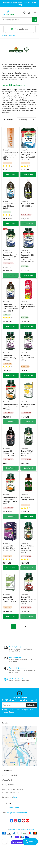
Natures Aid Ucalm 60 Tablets (28, 406)
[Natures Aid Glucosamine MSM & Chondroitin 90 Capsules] (10, 238)
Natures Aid (11, 35)
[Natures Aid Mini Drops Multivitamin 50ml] (28, 290)
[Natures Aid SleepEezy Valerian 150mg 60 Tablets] (10, 582)
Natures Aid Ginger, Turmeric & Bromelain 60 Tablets (28, 549)
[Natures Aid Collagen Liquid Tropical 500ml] (10, 436)
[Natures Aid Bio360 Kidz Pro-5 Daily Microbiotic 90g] (10, 531)
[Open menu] (35, 12)
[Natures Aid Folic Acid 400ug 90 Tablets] (28, 436)
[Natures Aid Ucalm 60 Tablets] (28, 390)
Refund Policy (13, 661)
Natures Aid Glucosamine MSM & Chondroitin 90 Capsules (10, 256)
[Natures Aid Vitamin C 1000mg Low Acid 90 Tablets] (10, 390)
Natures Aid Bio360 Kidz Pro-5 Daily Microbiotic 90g (10, 548)
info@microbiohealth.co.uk (17, 813)
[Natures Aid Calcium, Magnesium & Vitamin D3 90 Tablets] (28, 582)
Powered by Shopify (28, 829)
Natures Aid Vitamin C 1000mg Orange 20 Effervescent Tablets (10, 156)
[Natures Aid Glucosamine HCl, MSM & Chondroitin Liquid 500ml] (10, 290)
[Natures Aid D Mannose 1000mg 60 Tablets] (10, 341)
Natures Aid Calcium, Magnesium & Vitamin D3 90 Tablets (28, 600)
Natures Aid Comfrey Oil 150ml (27, 498)
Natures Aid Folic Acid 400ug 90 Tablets (27, 453)
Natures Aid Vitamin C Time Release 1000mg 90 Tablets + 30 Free (10, 500)
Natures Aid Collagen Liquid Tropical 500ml (8, 453)
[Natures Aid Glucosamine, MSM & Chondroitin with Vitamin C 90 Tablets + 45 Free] (28, 238)
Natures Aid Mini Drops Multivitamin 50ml (28, 306)
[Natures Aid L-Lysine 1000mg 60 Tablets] (28, 341)
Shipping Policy (21, 649)
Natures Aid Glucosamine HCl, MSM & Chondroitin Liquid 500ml (10, 307)
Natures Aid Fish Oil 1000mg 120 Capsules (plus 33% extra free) (28, 156)
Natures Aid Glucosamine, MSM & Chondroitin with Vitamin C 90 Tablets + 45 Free (28, 257)
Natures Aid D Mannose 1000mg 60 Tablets (9, 358)
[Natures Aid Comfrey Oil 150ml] (28, 482)
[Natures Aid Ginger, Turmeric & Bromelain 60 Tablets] (28, 531)
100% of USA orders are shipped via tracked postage (19, 3)
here (27, 680)
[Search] (34, 20)
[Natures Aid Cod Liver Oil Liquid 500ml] (10, 189)
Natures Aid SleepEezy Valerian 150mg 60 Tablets (10, 599)
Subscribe (31, 705)
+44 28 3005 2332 (12, 808)
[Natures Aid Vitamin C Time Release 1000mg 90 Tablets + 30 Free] (10, 482)
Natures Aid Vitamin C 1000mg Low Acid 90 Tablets (10, 407)
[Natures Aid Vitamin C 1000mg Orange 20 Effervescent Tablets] (10, 138)
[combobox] (19, 19)
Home (4, 35)
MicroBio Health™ (15, 829)
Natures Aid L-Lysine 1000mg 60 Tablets (27, 358)
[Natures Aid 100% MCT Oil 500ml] (28, 189)
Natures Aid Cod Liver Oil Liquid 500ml (9, 206)
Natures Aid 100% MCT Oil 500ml (27, 205)
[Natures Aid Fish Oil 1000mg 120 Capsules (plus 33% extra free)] (28, 138)
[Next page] (25, 626)
